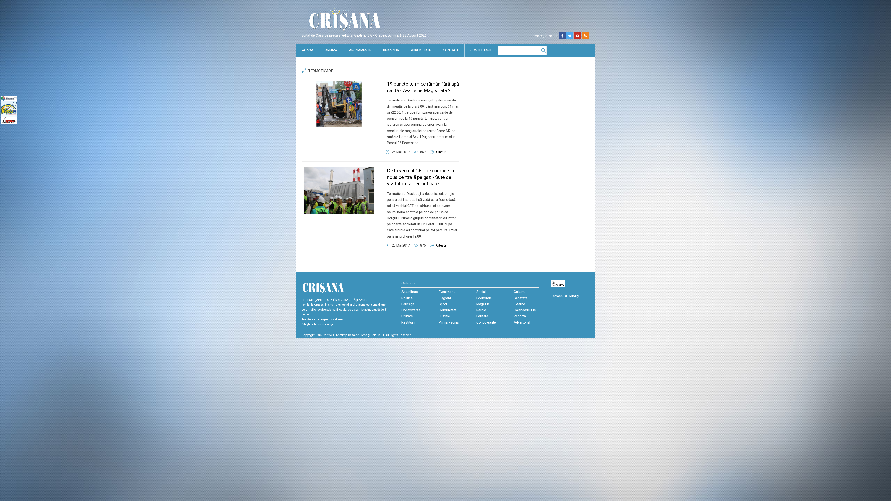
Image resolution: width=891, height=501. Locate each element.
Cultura (519, 292)
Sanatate (520, 298)
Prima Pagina (449, 322)
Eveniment (447, 292)
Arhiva (331, 50)
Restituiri (408, 322)
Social (481, 292)
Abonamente (360, 50)
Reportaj (520, 316)
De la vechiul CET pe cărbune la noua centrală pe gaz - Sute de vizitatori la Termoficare (420, 177)
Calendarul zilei (525, 310)
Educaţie (407, 304)
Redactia (391, 50)
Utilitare (407, 316)
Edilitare (482, 316)
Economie (484, 298)
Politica (407, 298)
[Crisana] (346, 20)
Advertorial (522, 322)
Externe (519, 304)
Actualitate (409, 292)
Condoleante (486, 322)
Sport (443, 304)
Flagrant (445, 298)
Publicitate (421, 50)
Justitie (444, 316)
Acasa (307, 50)
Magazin (482, 304)
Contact (450, 50)
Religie (481, 310)
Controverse (410, 310)
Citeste (441, 152)
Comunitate (448, 310)
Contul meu (480, 50)
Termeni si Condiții (565, 296)
